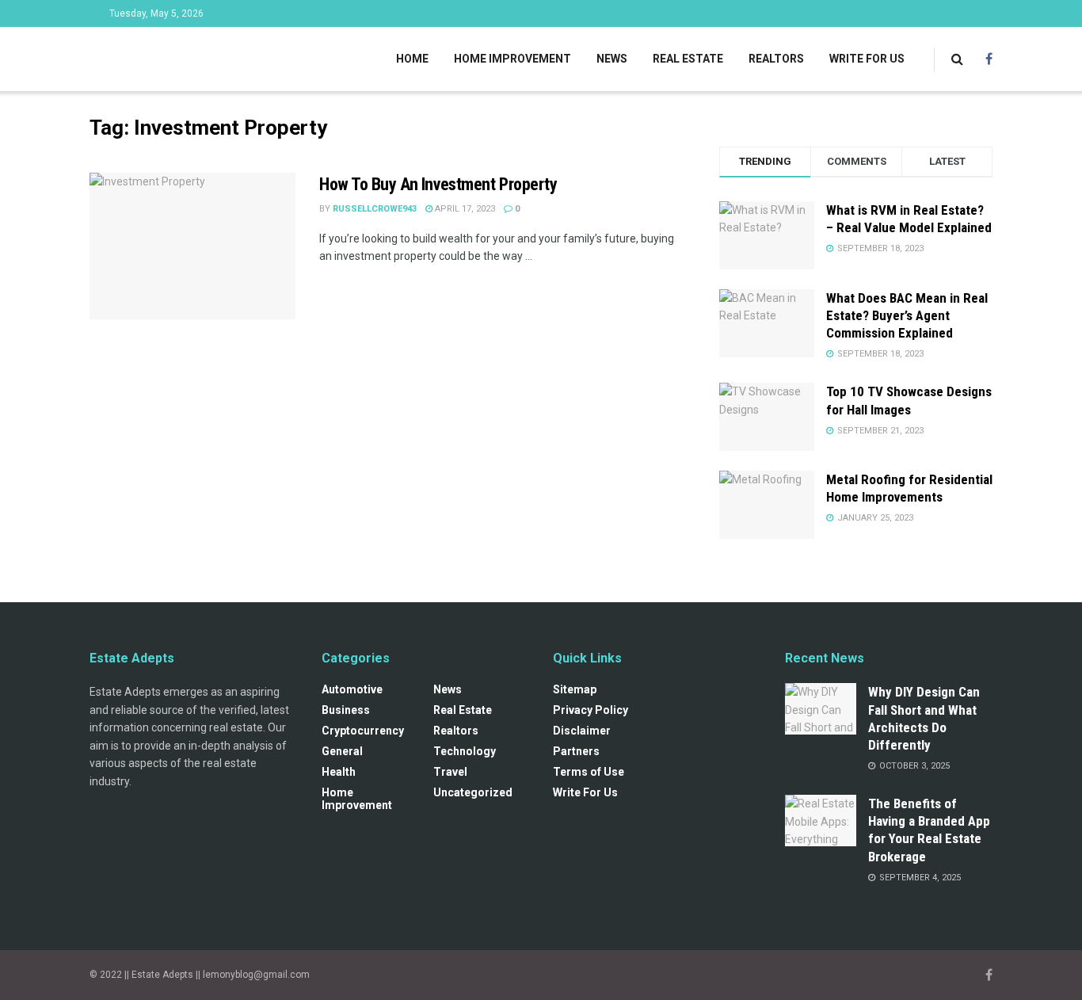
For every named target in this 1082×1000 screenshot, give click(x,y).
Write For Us (867, 58)
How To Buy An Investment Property (438, 184)
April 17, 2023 (463, 209)
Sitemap (574, 689)
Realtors (776, 58)
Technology (464, 751)
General (342, 751)
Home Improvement (512, 58)
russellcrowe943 (375, 209)
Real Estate (688, 58)
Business (346, 710)
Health (339, 771)
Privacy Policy (590, 710)
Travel (450, 771)
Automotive (352, 689)
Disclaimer (582, 730)
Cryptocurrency (363, 730)
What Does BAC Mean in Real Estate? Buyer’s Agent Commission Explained (907, 315)
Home (412, 58)
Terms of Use (588, 771)
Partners (576, 751)
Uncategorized (472, 792)
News (611, 58)
